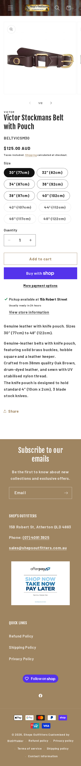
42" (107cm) (23, 208)
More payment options (40, 286)
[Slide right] (51, 103)
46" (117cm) (22, 220)
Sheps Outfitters (36, 734)
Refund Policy (21, 636)
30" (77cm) (19, 172)
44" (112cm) (57, 208)
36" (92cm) (52, 184)
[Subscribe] (66, 493)
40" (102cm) (53, 195)
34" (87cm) (19, 184)
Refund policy (38, 740)
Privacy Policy (21, 659)
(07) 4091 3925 (36, 537)
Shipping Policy (22, 647)
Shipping (31, 154)
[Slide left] (30, 103)
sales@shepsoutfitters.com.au (38, 547)
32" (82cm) (52, 172)
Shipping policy (58, 748)
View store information (29, 312)
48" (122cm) (57, 220)
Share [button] (13, 411)
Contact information (43, 756)
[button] (10, 8)
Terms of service (30, 748)
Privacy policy (63, 740)
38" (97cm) (19, 195)
